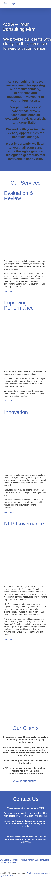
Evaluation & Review (9, 860)
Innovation (44, 860)
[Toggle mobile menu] (46, 4)
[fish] (25, 312)
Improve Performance (29, 860)
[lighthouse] (25, 527)
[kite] (25, 416)
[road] (25, 202)
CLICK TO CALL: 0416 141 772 (25, 868)
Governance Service (9, 862)
